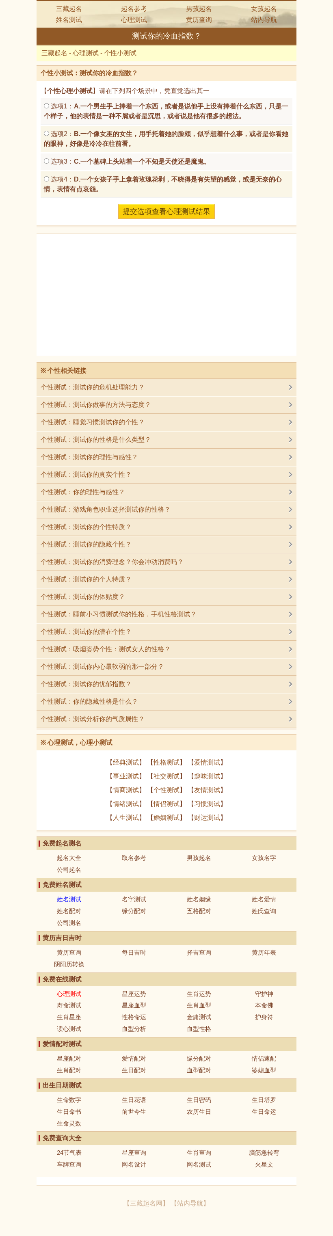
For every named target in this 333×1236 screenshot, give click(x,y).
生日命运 (264, 1111)
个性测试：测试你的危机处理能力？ (93, 387)
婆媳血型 (264, 1070)
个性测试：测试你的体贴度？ (83, 596)
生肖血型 (199, 1005)
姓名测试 (69, 19)
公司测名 (69, 922)
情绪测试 (126, 803)
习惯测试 (207, 803)
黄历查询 (199, 19)
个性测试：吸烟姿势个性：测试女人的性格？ (106, 649)
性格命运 (134, 1016)
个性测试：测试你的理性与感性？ (89, 457)
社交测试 (166, 776)
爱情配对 (134, 1058)
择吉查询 (199, 952)
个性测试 (166, 790)
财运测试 (207, 817)
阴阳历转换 (69, 964)
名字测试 (134, 899)
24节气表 (69, 1152)
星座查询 (134, 1152)
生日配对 (134, 1070)
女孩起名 (264, 8)
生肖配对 (69, 1070)
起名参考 (134, 8)
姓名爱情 (264, 899)
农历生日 (199, 1111)
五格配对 (199, 911)
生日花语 (134, 1099)
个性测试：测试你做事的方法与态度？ (96, 404)
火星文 (264, 1164)
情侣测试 (166, 803)
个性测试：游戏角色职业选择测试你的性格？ (106, 509)
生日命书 (69, 1111)
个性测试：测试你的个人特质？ (86, 579)
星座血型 (134, 1005)
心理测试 (134, 19)
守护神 (264, 993)
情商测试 (126, 790)
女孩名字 (264, 857)
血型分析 (134, 1028)
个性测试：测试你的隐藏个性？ (86, 544)
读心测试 (69, 1028)
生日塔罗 (264, 1099)
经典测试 (126, 762)
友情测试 (207, 790)
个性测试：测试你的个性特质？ (86, 526)
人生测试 (126, 817)
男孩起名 (199, 8)
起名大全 (69, 857)
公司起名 (69, 869)
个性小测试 (120, 53)
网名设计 (134, 1164)
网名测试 (199, 1164)
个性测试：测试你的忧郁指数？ (86, 684)
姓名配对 (69, 911)
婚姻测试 (166, 817)
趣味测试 (207, 776)
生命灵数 (69, 1123)
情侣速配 (264, 1058)
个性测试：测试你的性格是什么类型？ (96, 439)
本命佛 (264, 1005)
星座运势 (134, 993)
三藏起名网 (146, 1203)
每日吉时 (134, 952)
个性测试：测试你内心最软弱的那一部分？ (102, 666)
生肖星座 (69, 1016)
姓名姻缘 (199, 899)
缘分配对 (134, 911)
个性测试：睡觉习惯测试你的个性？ (93, 422)
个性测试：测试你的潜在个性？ (86, 631)
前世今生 (134, 1111)
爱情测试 (207, 762)
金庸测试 (199, 1016)
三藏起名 (69, 8)
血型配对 (199, 1070)
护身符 (264, 1016)
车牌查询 (69, 1164)
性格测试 (166, 762)
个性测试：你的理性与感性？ (83, 491)
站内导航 (264, 19)
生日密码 (199, 1099)
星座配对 (69, 1058)
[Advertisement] (166, 295)
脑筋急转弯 (264, 1152)
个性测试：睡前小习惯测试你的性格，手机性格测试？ (119, 614)
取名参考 (134, 857)
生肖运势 (199, 993)
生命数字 (69, 1099)
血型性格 (199, 1028)
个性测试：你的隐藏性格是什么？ (89, 701)
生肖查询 (199, 1152)
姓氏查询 (264, 911)
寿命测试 (69, 1005)
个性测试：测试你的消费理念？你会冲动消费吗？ (112, 561)
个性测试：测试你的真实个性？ (86, 474)
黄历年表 (264, 952)
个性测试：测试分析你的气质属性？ (93, 718)
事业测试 (126, 776)
